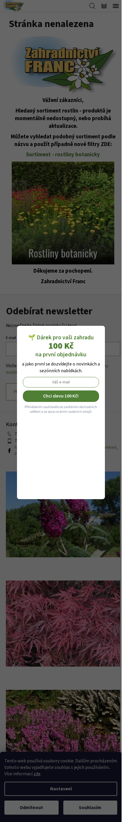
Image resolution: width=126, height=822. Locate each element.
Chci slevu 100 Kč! (61, 396)
